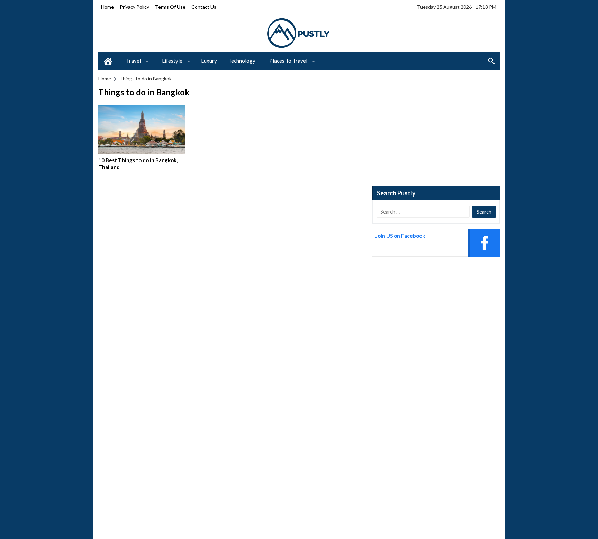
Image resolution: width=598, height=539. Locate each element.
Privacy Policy (134, 7)
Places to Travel (288, 61)
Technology (241, 61)
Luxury (209, 61)
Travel (133, 61)
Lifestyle (172, 61)
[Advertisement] (435, 126)
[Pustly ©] (299, 33)
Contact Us (203, 7)
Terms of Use (170, 7)
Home (107, 7)
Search (491, 61)
